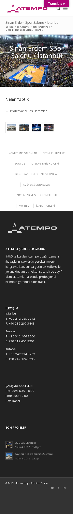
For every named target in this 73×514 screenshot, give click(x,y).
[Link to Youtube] (52, 488)
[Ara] (56, 8)
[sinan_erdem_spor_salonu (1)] (24, 127)
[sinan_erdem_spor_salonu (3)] (36, 127)
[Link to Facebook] (58, 488)
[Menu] (65, 8)
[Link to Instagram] (64, 488)
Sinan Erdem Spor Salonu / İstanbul (32, 22)
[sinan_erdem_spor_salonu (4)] (49, 127)
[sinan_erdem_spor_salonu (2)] (11, 127)
